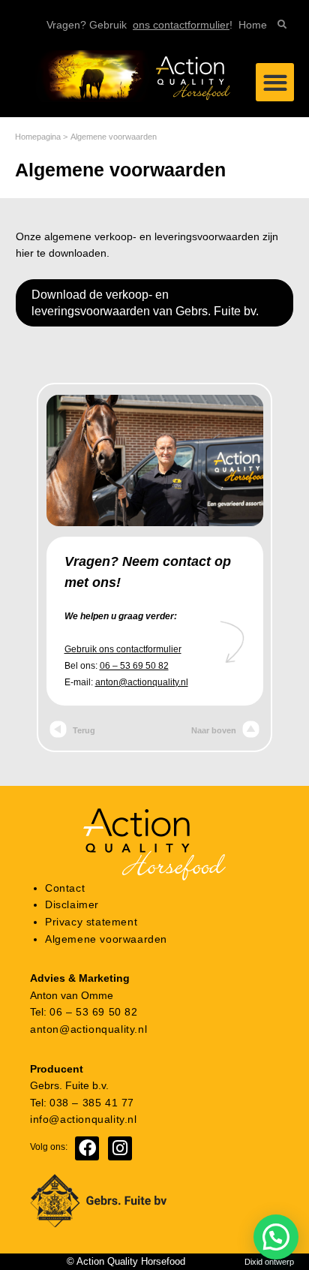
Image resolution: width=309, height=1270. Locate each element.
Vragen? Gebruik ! (139, 25)
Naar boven (214, 730)
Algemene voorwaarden (106, 939)
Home (252, 25)
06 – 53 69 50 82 (134, 666)
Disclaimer (72, 904)
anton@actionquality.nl (141, 682)
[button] (275, 82)
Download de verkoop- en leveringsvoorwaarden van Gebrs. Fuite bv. (145, 302)
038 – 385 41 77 (92, 1103)
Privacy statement (91, 922)
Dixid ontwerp (269, 1261)
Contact (65, 888)
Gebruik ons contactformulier (123, 649)
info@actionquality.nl (83, 1119)
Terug (82, 730)
